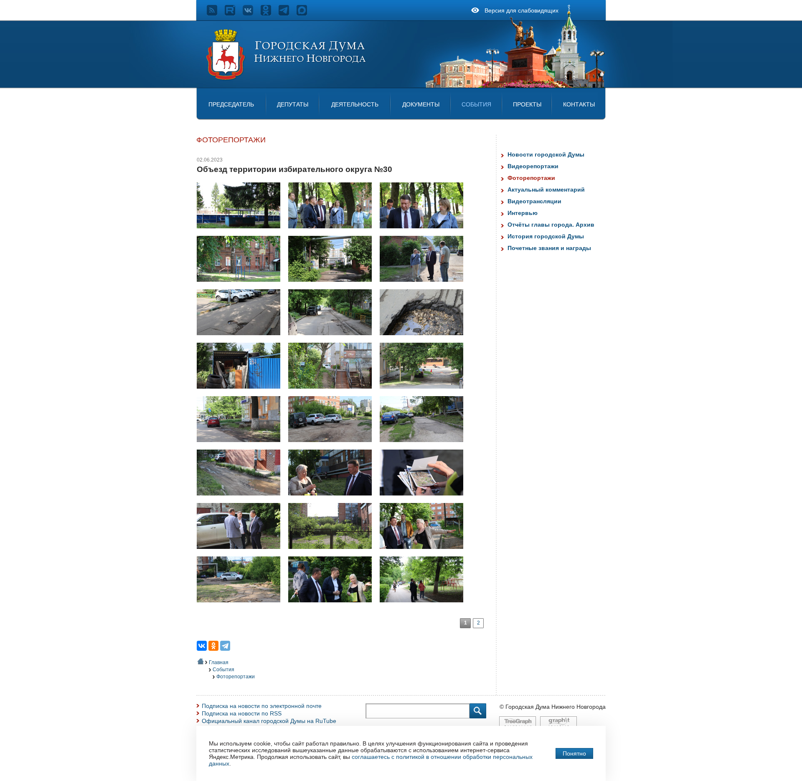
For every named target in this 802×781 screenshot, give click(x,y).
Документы (420, 104)
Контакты (579, 104)
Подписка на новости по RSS (242, 713)
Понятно (574, 753)
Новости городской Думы (546, 154)
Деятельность (354, 104)
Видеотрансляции (534, 201)
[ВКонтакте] (202, 646)
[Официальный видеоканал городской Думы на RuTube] (234, 13)
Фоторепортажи (235, 677)
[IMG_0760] (333, 446)
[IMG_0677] (333, 232)
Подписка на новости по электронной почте (262, 706)
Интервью (523, 213)
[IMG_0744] (425, 339)
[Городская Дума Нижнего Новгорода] (286, 78)
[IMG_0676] (242, 232)
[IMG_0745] (242, 392)
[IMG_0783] (242, 606)
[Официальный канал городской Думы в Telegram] (288, 13)
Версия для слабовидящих (521, 10)
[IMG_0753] (242, 446)
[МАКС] (306, 13)
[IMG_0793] (333, 606)
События (476, 104)
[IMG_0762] (242, 499)
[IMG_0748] (333, 392)
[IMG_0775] (242, 553)
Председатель (231, 104)
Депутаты (292, 104)
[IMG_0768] (333, 499)
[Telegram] (225, 646)
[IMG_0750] (425, 392)
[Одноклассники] (213, 646)
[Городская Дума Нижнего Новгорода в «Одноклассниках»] (270, 13)
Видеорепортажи (533, 166)
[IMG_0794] (425, 606)
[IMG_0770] (425, 499)
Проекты (527, 104)
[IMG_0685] (425, 232)
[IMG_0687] (242, 286)
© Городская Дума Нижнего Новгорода (553, 706)
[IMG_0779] (333, 553)
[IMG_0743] (333, 339)
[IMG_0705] (425, 286)
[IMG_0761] (425, 446)
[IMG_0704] (333, 286)
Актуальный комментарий (546, 189)
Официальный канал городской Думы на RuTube (269, 721)
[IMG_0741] (242, 339)
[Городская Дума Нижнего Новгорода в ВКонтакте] (252, 13)
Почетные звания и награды (549, 248)
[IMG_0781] (425, 553)
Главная (218, 662)
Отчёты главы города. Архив (551, 224)
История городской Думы (546, 236)
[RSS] (216, 13)
